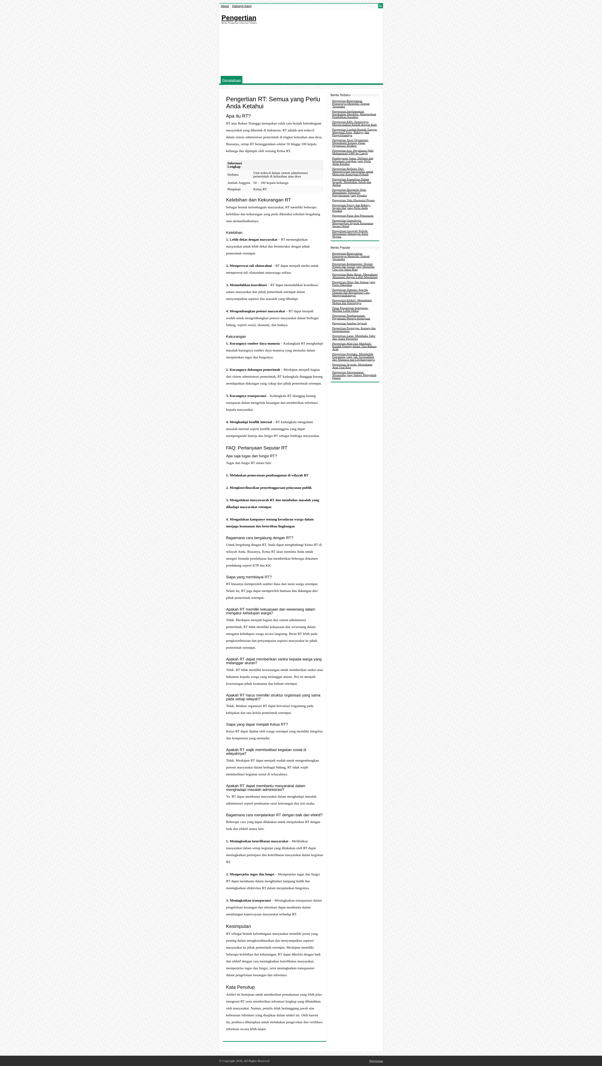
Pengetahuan (231, 80)
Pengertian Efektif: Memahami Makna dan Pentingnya (352, 301)
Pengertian (239, 17)
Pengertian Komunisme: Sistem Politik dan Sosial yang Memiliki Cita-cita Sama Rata (353, 266)
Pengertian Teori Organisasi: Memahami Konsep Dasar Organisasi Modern (350, 142)
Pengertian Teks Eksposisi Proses (353, 200)
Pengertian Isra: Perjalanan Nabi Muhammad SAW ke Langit (353, 152)
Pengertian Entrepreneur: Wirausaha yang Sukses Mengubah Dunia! (354, 375)
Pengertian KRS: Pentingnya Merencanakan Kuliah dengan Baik (354, 123)
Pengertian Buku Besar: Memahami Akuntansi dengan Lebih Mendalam (355, 276)
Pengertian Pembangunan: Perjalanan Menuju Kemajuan (351, 317)
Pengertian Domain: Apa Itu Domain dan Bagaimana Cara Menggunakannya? (351, 292)
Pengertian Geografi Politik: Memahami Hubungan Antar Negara (350, 233)
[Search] (380, 6)
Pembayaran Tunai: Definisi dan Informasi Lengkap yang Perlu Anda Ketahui (352, 161)
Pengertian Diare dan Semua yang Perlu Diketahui (353, 283)
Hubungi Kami (241, 6)
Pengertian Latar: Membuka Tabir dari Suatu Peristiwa (353, 337)
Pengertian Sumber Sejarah (349, 323)
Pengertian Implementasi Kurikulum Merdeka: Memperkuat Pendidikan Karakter (354, 114)
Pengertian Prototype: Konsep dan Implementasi (354, 329)
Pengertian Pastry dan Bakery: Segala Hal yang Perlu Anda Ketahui (351, 207)
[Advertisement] (301, 50)
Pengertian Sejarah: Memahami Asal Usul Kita (352, 366)
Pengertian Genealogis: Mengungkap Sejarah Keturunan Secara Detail (352, 223)
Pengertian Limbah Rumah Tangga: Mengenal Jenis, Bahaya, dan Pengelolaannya (354, 132)
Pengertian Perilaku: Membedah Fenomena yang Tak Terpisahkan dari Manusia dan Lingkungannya (353, 356)
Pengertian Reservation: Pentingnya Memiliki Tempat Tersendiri (351, 103)
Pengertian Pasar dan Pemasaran (352, 215)
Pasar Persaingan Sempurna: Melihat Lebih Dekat (350, 309)
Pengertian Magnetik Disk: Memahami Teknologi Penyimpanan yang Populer (349, 192)
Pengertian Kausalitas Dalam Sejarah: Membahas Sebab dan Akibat (351, 182)
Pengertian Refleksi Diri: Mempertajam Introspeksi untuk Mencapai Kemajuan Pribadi (352, 171)
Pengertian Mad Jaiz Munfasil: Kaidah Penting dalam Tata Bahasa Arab (354, 346)
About (225, 6)
